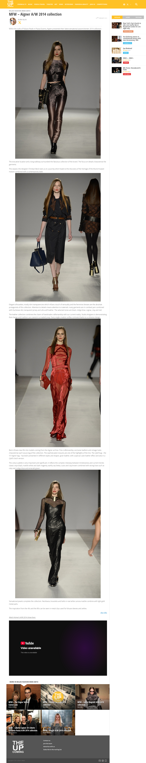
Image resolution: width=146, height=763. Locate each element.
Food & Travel (39, 4)
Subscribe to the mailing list (52, 749)
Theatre (50, 4)
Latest (128, 17)
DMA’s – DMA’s (128, 58)
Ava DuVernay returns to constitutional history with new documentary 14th (132, 38)
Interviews (69, 4)
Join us (92, 4)
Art (56, 4)
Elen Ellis (22, 20)
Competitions (102, 4)
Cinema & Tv (21, 4)
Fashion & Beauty (81, 4)
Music (30, 4)
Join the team (47, 743)
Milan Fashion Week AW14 (19, 11)
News (61, 4)
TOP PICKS (139, 17)
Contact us (46, 740)
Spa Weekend (127, 48)
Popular (117, 17)
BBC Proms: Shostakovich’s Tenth (132, 69)
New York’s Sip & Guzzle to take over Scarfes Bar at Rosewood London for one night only (132, 25)
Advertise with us (49, 746)
